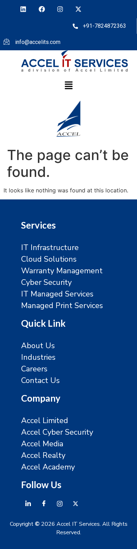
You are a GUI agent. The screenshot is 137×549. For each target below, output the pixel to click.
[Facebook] (41, 9)
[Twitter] (75, 503)
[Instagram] (60, 9)
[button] (68, 85)
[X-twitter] (78, 9)
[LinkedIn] (28, 503)
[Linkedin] (23, 9)
